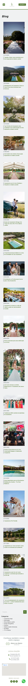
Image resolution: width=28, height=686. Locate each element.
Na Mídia (6, 628)
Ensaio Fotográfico (9, 623)
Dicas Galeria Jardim (9, 622)
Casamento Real (8, 618)
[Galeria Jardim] (23, 683)
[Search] (25, 612)
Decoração (7, 620)
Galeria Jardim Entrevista (10, 627)
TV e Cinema (7, 630)
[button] (4, 4)
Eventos (6, 625)
